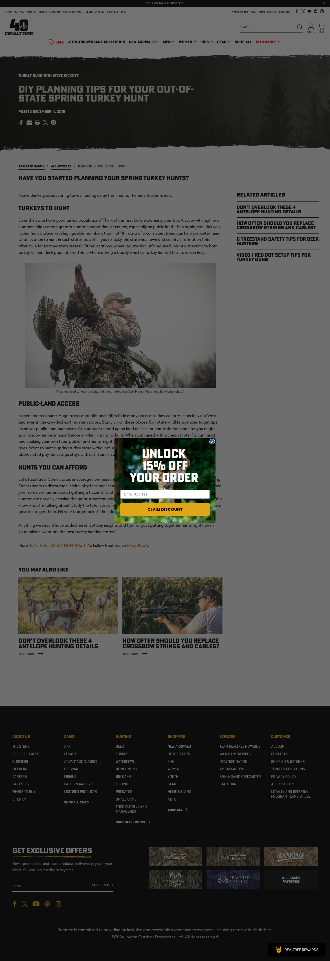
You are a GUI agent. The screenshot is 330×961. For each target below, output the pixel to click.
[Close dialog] (212, 441)
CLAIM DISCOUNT (165, 509)
